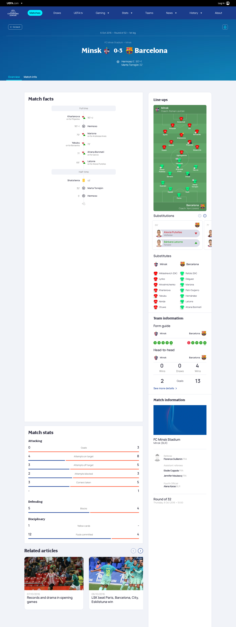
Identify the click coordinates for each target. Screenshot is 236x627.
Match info (30, 77)
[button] (102, 13)
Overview (14, 77)
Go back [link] (16, 27)
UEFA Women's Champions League (13, 13)
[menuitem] (37, 13)
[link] (35, 13)
